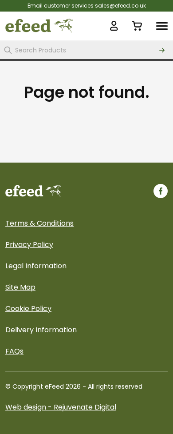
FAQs (14, 351)
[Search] (162, 50)
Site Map (20, 287)
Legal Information (36, 266)
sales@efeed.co (116, 5)
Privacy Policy (29, 244)
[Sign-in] (114, 26)
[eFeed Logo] (39, 26)
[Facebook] (160, 191)
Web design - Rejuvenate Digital (60, 407)
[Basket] (137, 26)
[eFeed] (33, 191)
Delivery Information (41, 330)
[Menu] (162, 25)
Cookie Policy (28, 308)
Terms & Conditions (39, 223)
